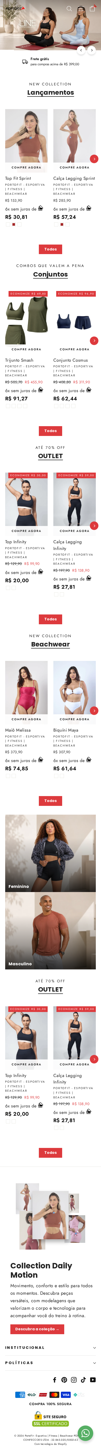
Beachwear (50, 644)
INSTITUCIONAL (25, 1347)
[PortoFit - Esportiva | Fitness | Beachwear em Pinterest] (64, 1379)
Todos (50, 249)
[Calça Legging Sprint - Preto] (56, 224)
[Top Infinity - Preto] (8, 588)
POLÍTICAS (19, 1362)
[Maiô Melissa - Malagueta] (8, 776)
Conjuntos (50, 274)
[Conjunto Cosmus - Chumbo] (73, 406)
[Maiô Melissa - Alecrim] (14, 776)
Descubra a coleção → (37, 1329)
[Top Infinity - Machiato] (14, 588)
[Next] (91, 50)
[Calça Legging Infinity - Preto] (56, 594)
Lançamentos (50, 92)
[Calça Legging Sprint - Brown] (62, 224)
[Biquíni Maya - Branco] (56, 776)
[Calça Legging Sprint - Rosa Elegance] (67, 224)
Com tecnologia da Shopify (50, 1444)
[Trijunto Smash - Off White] (14, 406)
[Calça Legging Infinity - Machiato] (62, 594)
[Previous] (81, 50)
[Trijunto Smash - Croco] (19, 406)
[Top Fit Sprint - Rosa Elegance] (19, 224)
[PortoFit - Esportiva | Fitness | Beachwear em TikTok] (83, 1379)
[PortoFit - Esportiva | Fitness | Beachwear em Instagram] (74, 1379)
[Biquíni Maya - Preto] (62, 776)
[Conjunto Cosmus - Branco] (62, 406)
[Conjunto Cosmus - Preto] (56, 406)
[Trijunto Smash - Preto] (8, 406)
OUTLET (50, 456)
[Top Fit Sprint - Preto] (8, 224)
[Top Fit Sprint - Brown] (14, 224)
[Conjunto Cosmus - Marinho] (67, 406)
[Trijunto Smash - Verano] (25, 406)
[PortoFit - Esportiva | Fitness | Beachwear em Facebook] (54, 1379)
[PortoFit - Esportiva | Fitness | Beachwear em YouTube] (93, 1379)
